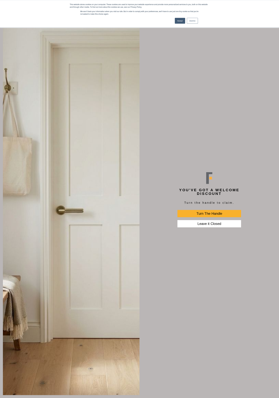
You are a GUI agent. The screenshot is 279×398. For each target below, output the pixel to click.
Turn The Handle (209, 213)
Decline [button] (192, 20)
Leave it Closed (209, 224)
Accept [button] (180, 20)
